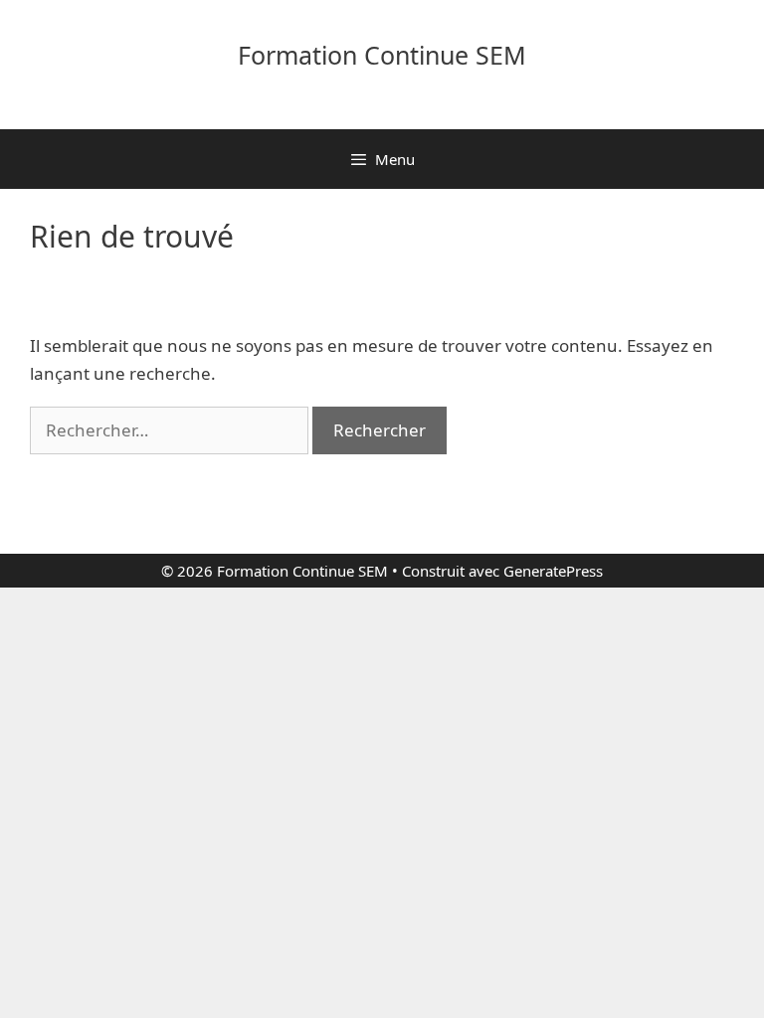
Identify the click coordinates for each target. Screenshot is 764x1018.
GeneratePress (553, 571)
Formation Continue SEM (382, 55)
